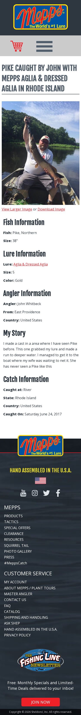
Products (13, 516)
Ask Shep (12, 623)
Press (9, 557)
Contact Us (15, 599)
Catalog (12, 611)
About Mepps (16, 588)
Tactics (11, 521)
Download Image (51, 209)
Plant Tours (44, 588)
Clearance (14, 533)
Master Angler (18, 594)
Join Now (40, 702)
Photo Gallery (18, 551)
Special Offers (17, 527)
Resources (14, 539)
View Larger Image (17, 209)
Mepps (12, 507)
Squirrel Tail (16, 545)
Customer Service (28, 573)
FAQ (7, 605)
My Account (15, 582)
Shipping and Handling (26, 617)
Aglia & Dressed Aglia (30, 264)
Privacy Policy (17, 635)
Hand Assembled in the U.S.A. (30, 629)
